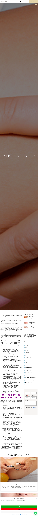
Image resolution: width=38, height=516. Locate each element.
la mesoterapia (15, 404)
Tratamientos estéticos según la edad (33, 327)
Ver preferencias (19, 512)
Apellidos (32, 391)
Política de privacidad (20, 514)
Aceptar (19, 506)
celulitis (12, 345)
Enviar (28, 411)
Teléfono (33, 395)
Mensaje (26, 400)
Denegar (19, 509)
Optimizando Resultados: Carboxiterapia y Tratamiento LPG (32, 318)
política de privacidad (31, 408)
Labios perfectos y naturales (32, 323)
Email (26, 395)
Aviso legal (25, 514)
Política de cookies (14, 514)
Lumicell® (19, 436)
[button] (36, 498)
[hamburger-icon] (36, 4)
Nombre (26, 391)
